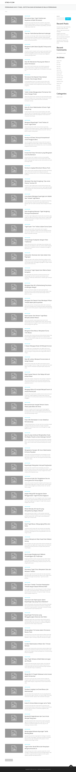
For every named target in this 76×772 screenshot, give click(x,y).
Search (58, 16)
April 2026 (58, 68)
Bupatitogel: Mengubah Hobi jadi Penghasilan (38, 465)
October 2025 (59, 79)
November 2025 (60, 77)
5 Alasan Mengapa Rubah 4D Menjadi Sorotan (38, 346)
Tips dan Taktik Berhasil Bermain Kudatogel (37, 33)
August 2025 (59, 83)
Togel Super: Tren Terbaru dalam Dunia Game (38, 226)
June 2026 (58, 64)
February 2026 (59, 72)
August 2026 (59, 60)
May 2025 (58, 89)
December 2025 (60, 75)
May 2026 (58, 66)
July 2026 (58, 62)
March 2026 (59, 70)
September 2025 (60, 81)
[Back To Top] (71, 766)
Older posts (9, 760)
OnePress (39, 769)
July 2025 (58, 85)
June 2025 (58, 87)
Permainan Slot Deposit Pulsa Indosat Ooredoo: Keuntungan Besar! (62, 41)
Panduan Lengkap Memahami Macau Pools (37, 168)
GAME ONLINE (27, 31)
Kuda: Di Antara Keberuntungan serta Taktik (38, 703)
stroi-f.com (9, 2)
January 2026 (59, 73)
